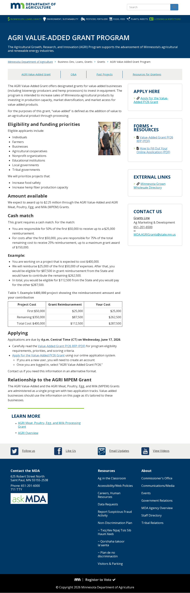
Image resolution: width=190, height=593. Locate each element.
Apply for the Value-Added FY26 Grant (38, 355)
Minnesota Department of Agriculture (30, 61)
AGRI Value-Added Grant (36, 74)
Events (146, 493)
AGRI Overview (28, 433)
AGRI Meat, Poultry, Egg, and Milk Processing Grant (49, 425)
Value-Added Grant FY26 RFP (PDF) (61, 346)
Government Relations (157, 500)
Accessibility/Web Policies (115, 486)
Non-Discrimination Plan (115, 523)
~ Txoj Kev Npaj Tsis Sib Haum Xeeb (114, 532)
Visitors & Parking (110, 564)
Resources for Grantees (147, 74)
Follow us (28, 451)
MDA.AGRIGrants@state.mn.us (155, 234)
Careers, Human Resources (109, 495)
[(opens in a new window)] (79, 580)
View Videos (161, 451)
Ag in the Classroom (112, 478)
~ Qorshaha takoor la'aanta (111, 543)
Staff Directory (151, 515)
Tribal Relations (152, 523)
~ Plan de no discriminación (108, 554)
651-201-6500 (143, 227)
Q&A (73, 74)
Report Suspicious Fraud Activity (115, 513)
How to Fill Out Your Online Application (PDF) (153, 150)
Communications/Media (157, 486)
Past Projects (104, 74)
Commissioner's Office (156, 478)
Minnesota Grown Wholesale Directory (150, 186)
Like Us (71, 451)
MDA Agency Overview (157, 508)
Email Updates (119, 451)
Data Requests (108, 504)
